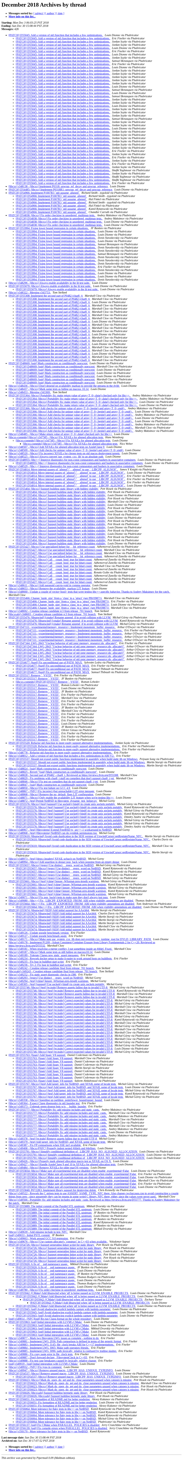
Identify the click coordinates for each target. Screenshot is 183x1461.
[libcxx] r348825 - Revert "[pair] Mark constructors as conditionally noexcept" (53, 771)
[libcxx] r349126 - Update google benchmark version (39, 932)
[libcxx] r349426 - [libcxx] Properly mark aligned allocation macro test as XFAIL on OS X (60, 1161)
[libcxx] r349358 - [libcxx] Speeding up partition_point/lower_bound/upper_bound (56, 1100)
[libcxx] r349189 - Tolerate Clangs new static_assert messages (44, 955)
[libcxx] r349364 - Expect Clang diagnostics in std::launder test (44, 1103)
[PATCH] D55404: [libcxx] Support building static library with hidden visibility (54, 488)
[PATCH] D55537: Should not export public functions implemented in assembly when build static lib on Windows (73, 759)
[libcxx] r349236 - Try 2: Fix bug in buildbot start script (40, 964)
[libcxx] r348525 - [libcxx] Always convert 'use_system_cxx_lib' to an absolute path (56, 456)
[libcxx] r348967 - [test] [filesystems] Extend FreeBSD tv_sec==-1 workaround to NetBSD (60, 829)
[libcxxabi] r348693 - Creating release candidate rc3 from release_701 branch (52, 614)
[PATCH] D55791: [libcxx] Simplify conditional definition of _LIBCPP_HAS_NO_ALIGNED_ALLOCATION (73, 1151)
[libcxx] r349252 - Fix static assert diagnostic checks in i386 (43, 974)
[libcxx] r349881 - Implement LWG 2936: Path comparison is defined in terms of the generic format (65, 1341)
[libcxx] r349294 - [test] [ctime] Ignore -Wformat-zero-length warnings (49, 981)
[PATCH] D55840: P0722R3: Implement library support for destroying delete (53, 1190)
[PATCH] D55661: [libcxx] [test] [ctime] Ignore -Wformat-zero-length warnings (54, 881)
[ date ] (60, 13)
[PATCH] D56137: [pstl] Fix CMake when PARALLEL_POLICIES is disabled (54, 1425)
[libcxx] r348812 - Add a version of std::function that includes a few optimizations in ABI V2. (62, 755)
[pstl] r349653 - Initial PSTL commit (29, 1235)
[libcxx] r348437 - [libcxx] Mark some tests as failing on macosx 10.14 (49, 389)
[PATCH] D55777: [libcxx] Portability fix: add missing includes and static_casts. (54, 1109)
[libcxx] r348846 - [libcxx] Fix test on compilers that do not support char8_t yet (53, 781)
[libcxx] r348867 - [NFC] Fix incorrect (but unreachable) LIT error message (52, 791)
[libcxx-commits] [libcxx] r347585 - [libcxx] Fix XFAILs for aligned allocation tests (56, 437)
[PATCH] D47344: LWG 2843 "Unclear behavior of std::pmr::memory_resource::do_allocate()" (63, 643)
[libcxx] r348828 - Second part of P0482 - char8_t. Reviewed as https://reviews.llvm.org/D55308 (64, 775)
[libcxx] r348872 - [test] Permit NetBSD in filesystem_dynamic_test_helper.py (53, 800)
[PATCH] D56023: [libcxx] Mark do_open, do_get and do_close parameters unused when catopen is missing (70, 1379)
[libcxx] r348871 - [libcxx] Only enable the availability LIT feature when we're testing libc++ (61, 797)
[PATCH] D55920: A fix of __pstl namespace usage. (39, 1264)
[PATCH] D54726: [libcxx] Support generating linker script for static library (52, 1244)
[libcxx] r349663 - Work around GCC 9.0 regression (39, 1238)
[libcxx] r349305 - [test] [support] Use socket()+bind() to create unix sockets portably (57, 984)
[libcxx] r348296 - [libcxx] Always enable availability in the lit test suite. (50, 282)
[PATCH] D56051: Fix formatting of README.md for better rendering (49, 1399)
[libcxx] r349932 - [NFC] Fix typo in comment (35, 1367)
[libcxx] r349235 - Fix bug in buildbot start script (36, 961)
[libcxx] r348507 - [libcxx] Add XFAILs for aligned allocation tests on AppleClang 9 (57, 446)
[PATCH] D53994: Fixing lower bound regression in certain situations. (49, 228)
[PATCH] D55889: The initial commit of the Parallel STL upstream (47, 1206)
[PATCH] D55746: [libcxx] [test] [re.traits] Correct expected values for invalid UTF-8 (64, 1000)
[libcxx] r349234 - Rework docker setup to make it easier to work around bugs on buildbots (60, 958)
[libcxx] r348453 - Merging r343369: (30, 392)
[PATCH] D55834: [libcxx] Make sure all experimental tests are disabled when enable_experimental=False (69, 1170)
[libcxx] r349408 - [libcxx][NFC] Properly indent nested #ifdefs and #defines (52, 1148)
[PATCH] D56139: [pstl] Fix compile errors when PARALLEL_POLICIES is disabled (58, 1428)
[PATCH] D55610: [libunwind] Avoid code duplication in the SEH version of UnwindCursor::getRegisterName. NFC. (76, 836)
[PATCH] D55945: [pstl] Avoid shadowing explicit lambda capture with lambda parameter (60, 1309)
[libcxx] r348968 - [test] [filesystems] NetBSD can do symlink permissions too (53, 833)
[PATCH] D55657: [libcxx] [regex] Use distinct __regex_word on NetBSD (51, 865)
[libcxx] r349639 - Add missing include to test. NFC (38, 1231)
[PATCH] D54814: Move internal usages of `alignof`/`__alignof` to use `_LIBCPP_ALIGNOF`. (63, 469)
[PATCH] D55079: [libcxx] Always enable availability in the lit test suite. (50, 286)
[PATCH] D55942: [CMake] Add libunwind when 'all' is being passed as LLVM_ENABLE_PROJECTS (69, 1293)
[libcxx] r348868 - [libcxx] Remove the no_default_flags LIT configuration (51, 794)
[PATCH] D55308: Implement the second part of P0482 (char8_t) (46, 295)
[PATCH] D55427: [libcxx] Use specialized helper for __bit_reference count (52, 546)
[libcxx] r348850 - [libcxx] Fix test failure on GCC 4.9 (40, 787)
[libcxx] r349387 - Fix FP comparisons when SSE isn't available (45, 1145)
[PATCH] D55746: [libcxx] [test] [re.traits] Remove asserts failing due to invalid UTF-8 (58, 987)
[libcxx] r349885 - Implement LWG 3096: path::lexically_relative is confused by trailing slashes (63, 1351)
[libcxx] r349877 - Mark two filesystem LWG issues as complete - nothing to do (54, 1338)
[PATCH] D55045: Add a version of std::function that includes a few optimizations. (56, 35)
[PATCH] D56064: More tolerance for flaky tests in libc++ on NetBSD (49, 1408)
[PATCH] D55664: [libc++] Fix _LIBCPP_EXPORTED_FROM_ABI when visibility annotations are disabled (72, 903)
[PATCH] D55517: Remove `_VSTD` (31, 675)
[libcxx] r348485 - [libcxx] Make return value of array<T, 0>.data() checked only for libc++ (61, 434)
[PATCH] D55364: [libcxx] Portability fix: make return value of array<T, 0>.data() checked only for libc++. (70, 395)
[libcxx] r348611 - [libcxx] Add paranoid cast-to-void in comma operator (50, 585)
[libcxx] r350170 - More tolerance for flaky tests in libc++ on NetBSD (48, 1431)
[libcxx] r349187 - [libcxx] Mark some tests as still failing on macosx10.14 (51, 952)
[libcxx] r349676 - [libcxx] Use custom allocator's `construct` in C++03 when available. (58, 1241)
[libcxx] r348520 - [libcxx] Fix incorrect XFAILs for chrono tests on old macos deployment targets (64, 453)
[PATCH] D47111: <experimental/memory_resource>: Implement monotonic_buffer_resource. (62, 627)
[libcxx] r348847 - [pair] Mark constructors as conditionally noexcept (48, 784)
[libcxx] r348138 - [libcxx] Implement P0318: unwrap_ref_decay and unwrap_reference (58, 186)
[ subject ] (38, 13)
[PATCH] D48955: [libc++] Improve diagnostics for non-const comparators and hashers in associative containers (72, 459)
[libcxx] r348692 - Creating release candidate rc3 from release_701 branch (51, 611)
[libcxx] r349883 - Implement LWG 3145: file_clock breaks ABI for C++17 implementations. (62, 1344)
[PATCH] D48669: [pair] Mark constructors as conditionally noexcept (48, 363)
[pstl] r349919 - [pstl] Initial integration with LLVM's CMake (43, 1363)
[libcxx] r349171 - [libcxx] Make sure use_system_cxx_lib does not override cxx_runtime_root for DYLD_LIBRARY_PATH (80, 939)
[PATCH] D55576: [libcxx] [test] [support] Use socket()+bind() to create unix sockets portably (62, 804)
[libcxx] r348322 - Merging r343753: (30, 292)
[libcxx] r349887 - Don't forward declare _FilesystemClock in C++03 (48, 1357)
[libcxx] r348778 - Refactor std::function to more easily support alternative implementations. (61, 752)
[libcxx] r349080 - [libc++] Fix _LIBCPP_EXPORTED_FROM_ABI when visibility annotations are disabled (71, 900)
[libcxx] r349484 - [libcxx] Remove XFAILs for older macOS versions (49, 1167)
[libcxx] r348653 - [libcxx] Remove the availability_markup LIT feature (49, 588)
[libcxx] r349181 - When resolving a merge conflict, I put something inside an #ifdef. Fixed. (61, 948)
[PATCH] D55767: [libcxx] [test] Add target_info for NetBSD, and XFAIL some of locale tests (63, 1083)
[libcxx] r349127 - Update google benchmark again (38, 935)
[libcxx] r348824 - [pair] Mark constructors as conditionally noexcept (48, 768)
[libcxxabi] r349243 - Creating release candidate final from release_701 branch (53, 971)
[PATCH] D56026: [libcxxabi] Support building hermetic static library (48, 1392)
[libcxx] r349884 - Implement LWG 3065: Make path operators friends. (49, 1347)
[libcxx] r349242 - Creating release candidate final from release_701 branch (51, 968)
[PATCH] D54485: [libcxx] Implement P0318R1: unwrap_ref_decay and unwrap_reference (61, 189)
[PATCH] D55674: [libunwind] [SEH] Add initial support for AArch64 (49, 910)
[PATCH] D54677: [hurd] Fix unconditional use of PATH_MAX (46, 662)
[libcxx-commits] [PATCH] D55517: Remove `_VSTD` (48, 681)
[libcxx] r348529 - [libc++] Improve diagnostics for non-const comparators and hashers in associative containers (72, 466)
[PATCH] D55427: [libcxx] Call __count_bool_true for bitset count (54, 559)
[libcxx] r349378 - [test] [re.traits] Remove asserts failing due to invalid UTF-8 (53, 1138)
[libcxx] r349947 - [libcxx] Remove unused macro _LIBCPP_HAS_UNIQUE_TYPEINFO (61, 1370)
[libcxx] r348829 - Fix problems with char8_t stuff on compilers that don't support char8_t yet (62, 778)
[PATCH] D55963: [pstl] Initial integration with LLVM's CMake (45, 1322)
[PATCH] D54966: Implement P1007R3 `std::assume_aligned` (44, 192)
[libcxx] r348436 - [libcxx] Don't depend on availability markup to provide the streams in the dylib (64, 385)
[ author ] (50, 13)
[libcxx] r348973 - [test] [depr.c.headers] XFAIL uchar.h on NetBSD (48, 858)
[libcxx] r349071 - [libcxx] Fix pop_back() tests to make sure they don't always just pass (58, 897)
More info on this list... (22, 16)
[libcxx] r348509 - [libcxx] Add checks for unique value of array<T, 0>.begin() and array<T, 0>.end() (66, 450)
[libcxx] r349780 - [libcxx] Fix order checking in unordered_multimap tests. (52, 1289)
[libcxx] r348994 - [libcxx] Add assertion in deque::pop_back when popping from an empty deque (64, 861)
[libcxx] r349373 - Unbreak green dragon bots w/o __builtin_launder (48, 1106)
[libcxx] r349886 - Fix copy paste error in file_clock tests (41, 1354)
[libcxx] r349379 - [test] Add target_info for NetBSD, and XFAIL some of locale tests (57, 1141)
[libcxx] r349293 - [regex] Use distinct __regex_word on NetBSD (46, 977)
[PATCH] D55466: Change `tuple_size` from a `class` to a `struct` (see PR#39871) (55, 598)
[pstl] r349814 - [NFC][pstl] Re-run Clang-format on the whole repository (50, 1318)
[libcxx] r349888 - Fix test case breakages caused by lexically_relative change (53, 1360)
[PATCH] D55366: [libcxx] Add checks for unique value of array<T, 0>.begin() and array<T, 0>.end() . (67, 408)
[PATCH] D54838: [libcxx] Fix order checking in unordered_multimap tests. (52, 215)
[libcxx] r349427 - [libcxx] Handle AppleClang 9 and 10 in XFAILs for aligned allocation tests (62, 1164)
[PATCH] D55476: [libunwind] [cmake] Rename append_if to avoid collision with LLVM (60, 617)
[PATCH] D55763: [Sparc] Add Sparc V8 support (37, 1055)
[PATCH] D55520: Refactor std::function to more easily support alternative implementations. (61, 742)
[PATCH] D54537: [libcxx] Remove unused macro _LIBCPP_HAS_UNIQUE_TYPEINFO (62, 1373)
